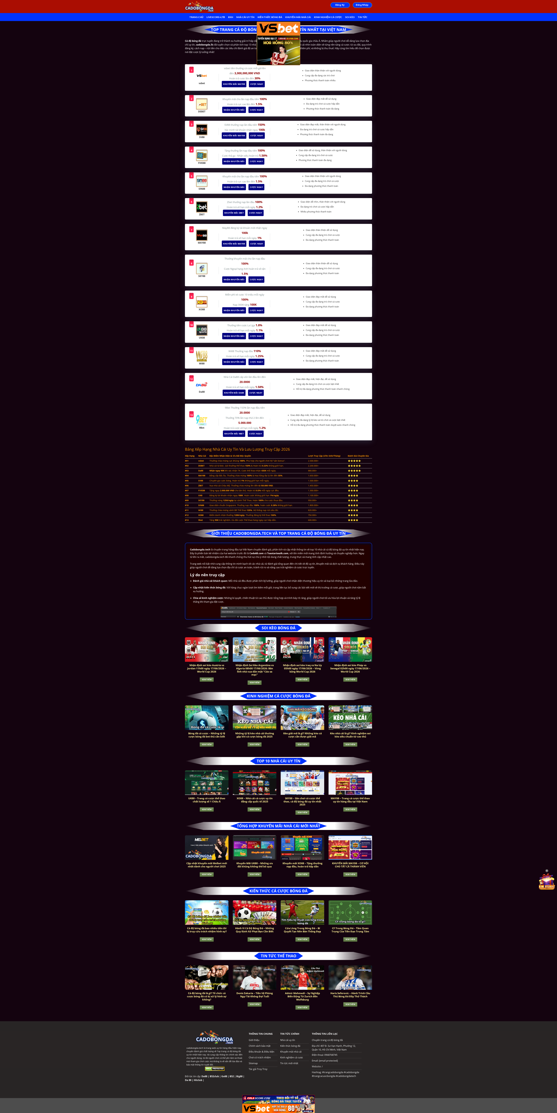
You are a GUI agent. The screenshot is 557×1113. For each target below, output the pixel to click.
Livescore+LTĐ (216, 17)
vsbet (227, 68)
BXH (230, 17)
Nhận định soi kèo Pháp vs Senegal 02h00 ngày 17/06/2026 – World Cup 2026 (350, 668)
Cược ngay (257, 84)
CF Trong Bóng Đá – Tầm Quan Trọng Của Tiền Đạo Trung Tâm (350, 930)
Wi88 (231, 351)
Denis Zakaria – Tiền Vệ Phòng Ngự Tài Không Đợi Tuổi (254, 995)
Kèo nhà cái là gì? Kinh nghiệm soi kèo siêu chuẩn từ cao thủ (350, 735)
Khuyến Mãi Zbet (235, 212)
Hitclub (198, 1080)
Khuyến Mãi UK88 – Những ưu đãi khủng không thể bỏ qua (254, 865)
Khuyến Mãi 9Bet (235, 433)
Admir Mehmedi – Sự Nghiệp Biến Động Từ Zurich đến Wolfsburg (302, 996)
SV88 (227, 124)
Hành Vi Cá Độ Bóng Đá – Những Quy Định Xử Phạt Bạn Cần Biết (254, 930)
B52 (232, 1076)
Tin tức (362, 17)
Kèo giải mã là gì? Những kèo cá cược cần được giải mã (302, 735)
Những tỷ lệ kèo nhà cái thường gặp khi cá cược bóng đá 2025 (254, 735)
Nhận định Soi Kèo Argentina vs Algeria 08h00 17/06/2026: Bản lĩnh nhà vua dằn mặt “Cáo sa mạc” (255, 670)
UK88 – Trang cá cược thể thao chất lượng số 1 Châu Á (206, 800)
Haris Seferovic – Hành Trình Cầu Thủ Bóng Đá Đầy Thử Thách (350, 995)
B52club (214, 1076)
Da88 (204, 1076)
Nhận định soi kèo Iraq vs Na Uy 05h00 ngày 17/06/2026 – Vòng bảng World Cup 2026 (302, 668)
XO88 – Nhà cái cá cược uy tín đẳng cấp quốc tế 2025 (255, 800)
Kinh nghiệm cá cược (328, 17)
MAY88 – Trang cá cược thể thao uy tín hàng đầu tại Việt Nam (350, 800)
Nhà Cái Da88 (231, 377)
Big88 (239, 1076)
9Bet (228, 407)
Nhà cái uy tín (245, 17)
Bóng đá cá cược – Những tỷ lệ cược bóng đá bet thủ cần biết (206, 735)
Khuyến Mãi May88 (235, 84)
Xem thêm (206, 679)
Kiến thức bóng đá (270, 17)
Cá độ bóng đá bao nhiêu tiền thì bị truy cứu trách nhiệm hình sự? (207, 930)
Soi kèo (350, 17)
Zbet (230, 202)
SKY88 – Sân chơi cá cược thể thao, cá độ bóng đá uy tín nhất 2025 (302, 801)
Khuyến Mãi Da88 (235, 392)
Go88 (224, 1076)
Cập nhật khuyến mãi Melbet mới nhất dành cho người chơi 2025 (206, 865)
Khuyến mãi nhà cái (298, 17)
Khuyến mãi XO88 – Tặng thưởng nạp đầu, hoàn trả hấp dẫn (302, 865)
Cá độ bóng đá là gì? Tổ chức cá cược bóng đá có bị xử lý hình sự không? (206, 996)
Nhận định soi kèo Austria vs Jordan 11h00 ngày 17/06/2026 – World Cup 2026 (206, 668)
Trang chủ (196, 17)
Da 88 (188, 1080)
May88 (226, 228)
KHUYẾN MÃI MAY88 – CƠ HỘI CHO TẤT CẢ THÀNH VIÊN (350, 865)
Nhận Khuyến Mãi (235, 109)
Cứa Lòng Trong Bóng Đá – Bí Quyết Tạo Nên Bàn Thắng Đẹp (302, 930)
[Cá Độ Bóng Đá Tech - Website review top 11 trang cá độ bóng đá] (199, 6)
